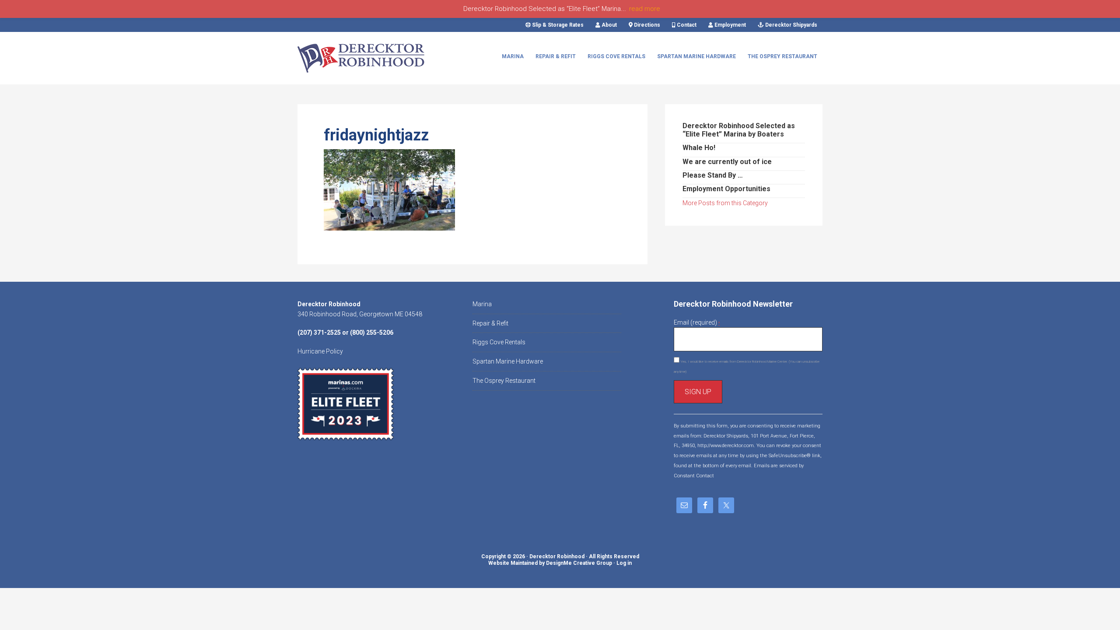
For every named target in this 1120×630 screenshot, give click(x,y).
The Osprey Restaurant (504, 380)
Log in (624, 563)
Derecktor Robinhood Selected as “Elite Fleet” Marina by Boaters (738, 130)
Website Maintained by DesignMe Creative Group (550, 563)
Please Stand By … (712, 175)
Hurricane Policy (320, 351)
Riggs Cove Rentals (498, 342)
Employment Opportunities (726, 189)
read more (644, 9)
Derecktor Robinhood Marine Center (363, 58)
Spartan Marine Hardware (507, 361)
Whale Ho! (698, 148)
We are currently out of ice (727, 162)
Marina (482, 304)
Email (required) (697, 322)
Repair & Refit (490, 323)
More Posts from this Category (725, 203)
